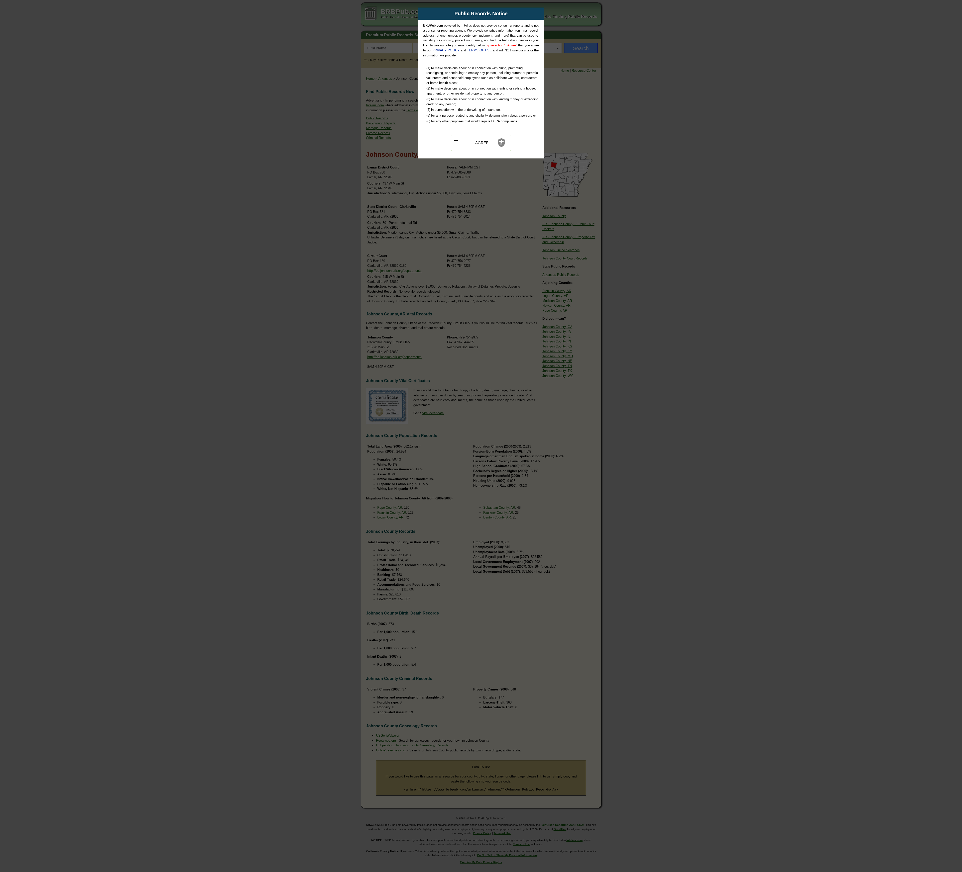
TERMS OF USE (479, 50)
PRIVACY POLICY (446, 50)
